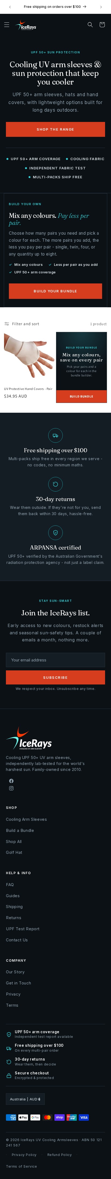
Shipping (14, 906)
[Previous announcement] (10, 7)
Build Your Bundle (55, 291)
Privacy (13, 994)
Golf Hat (14, 852)
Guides (13, 895)
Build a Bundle (20, 830)
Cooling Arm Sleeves (26, 819)
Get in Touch (18, 983)
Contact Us (17, 940)
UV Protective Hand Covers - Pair (28, 389)
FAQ (10, 884)
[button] (7, 25)
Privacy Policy (24, 1155)
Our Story (15, 972)
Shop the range (55, 129)
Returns (13, 917)
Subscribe (55, 677)
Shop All (14, 841)
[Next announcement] (101, 7)
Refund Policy (59, 1155)
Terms (12, 1005)
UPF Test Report (23, 928)
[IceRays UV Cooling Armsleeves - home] (30, 24)
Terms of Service (21, 1166)
